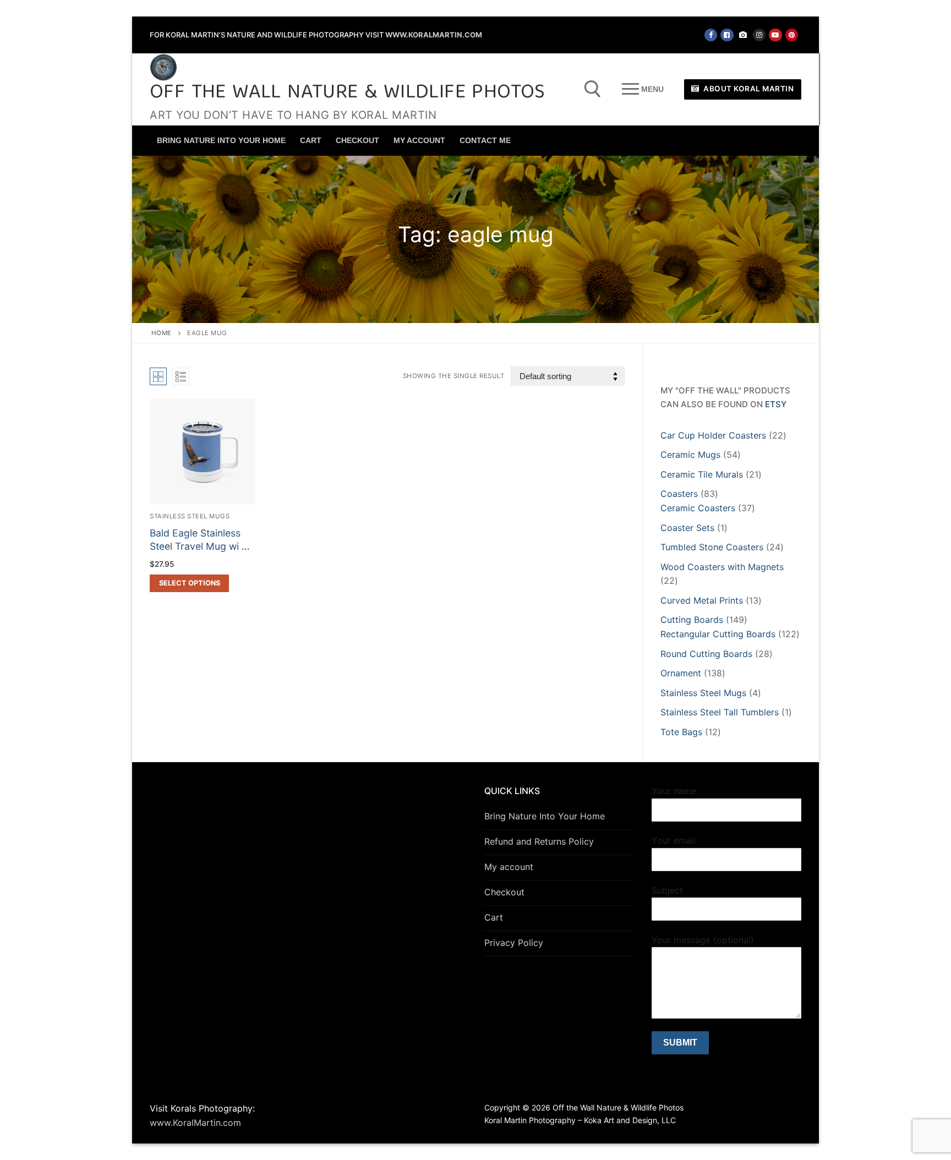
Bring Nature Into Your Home (544, 816)
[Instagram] (759, 35)
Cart (493, 917)
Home (161, 333)
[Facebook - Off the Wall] (710, 35)
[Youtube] (775, 35)
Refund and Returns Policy (539, 841)
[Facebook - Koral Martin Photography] (726, 35)
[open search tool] (593, 89)
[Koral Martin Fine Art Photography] (743, 35)
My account (508, 866)
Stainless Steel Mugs (189, 516)
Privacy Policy (513, 942)
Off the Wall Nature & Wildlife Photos (347, 93)
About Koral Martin (748, 88)
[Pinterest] (791, 35)
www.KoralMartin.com (433, 34)
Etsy (775, 404)
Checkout (504, 892)
